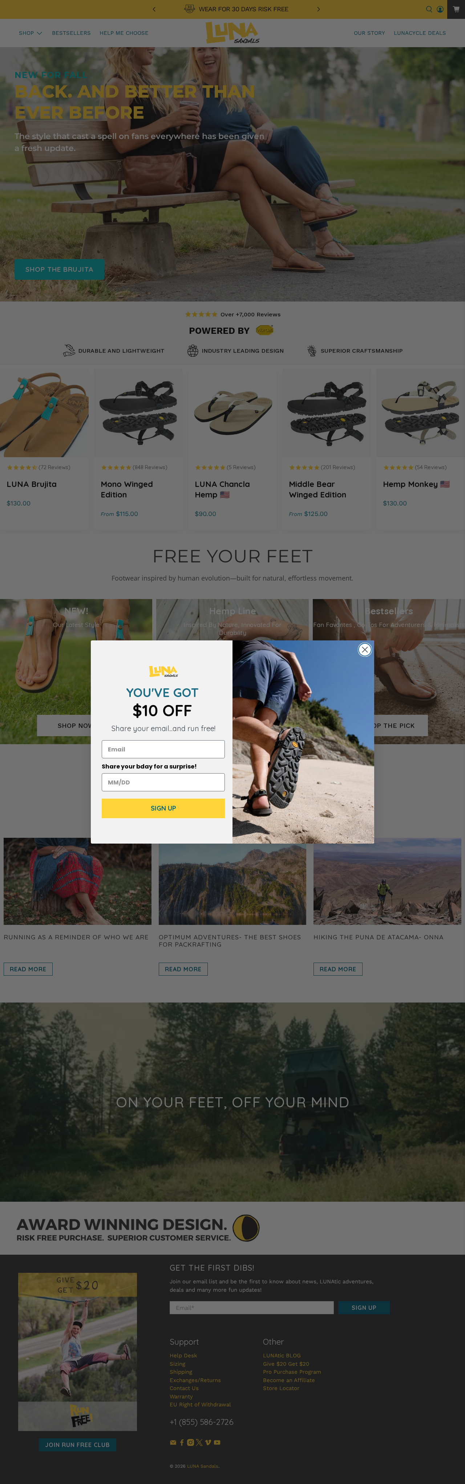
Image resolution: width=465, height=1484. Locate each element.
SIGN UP (163, 808)
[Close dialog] (365, 649)
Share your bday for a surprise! (149, 766)
